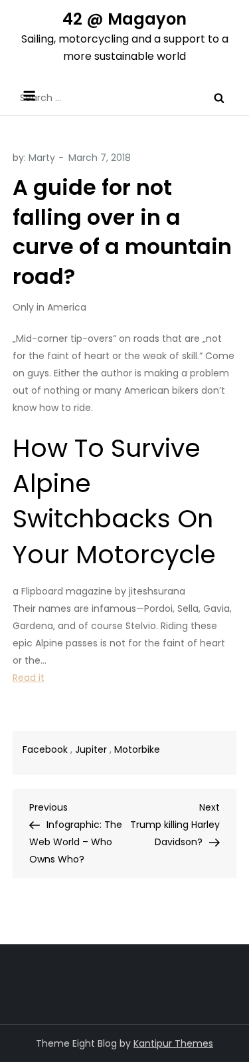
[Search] (219, 98)
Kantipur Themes (173, 1043)
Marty (42, 157)
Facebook (45, 749)
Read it (28, 677)
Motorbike (137, 749)
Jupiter (91, 749)
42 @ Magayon (124, 19)
